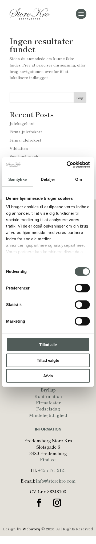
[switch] (82, 288)
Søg (80, 97)
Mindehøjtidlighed (48, 415)
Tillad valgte (48, 360)
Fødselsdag (48, 408)
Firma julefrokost (25, 140)
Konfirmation (48, 396)
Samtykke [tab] (17, 179)
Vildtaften (19, 148)
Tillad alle (48, 344)
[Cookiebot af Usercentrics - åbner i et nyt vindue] (68, 164)
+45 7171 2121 (52, 470)
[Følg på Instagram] (57, 503)
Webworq (31, 528)
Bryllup (48, 389)
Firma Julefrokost (26, 131)
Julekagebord (22, 123)
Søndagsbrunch (24, 156)
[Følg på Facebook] (39, 503)
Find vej (48, 459)
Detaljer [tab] (48, 179)
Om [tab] (78, 179)
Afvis (48, 376)
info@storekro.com (55, 481)
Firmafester (48, 402)
